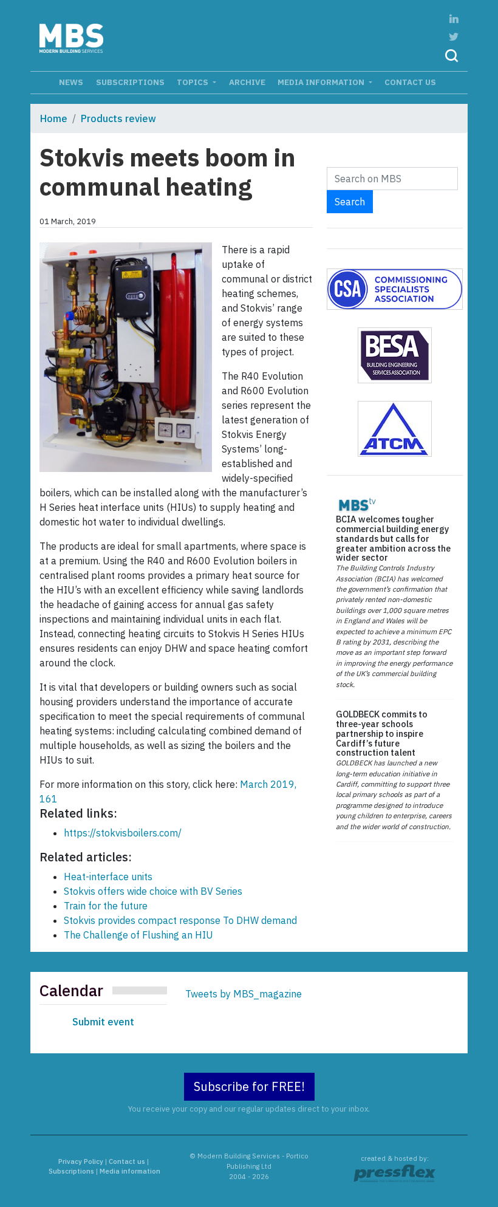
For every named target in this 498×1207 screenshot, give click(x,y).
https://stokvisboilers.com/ (123, 833)
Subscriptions (130, 82)
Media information (322, 82)
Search (350, 202)
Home (53, 118)
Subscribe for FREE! (249, 1086)
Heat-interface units (108, 876)
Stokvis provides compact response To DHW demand (180, 920)
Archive (247, 82)
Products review (118, 118)
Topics (193, 82)
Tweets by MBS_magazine (243, 994)
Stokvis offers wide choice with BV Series (153, 891)
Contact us (410, 82)
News (71, 82)
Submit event (103, 1022)
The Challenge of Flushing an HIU (138, 935)
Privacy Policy (80, 1161)
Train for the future (106, 906)
